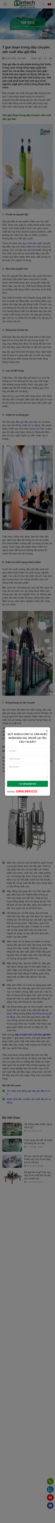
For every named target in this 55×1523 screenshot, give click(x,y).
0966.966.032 (26, 791)
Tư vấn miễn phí (27, 784)
